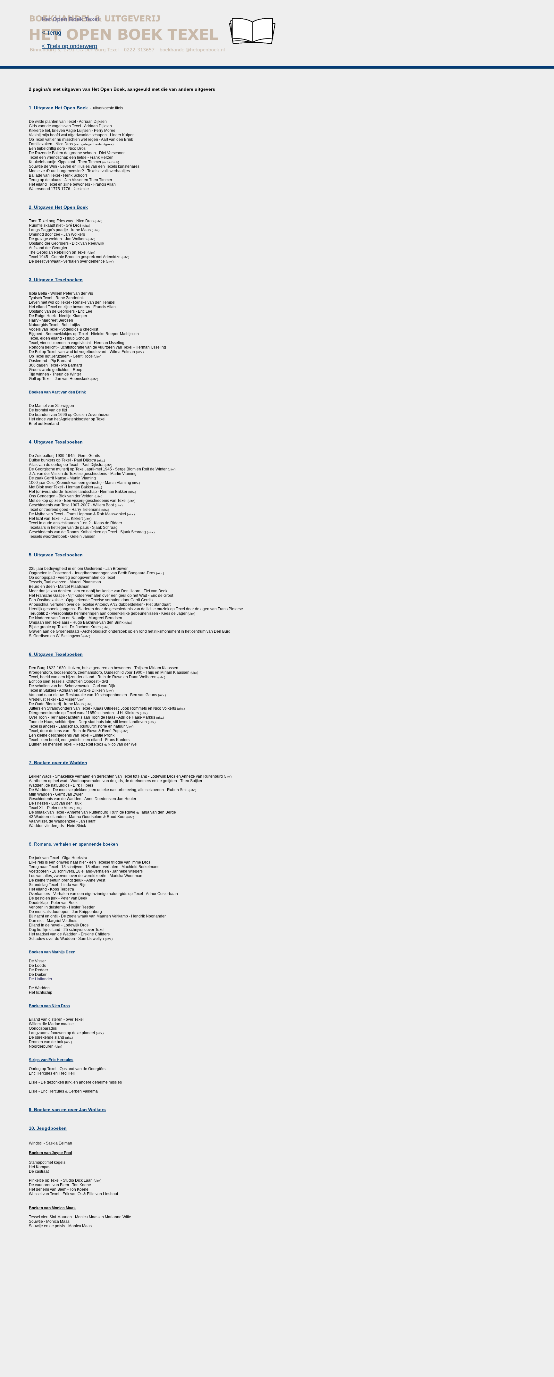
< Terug (51, 33)
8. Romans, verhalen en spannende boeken (73, 844)
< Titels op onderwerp (69, 46)
